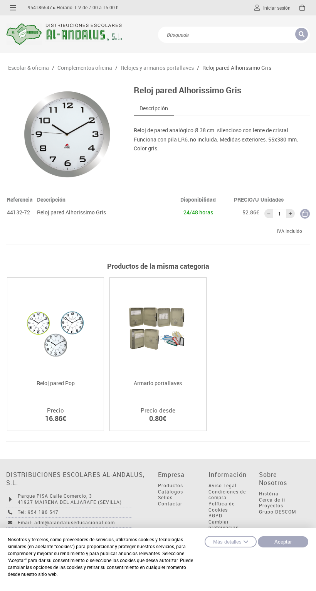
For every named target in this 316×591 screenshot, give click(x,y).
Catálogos (170, 492)
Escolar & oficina (28, 67)
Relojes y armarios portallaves (157, 67)
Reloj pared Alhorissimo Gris (236, 67)
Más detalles (227, 542)
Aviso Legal (222, 485)
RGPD (215, 516)
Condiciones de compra (227, 495)
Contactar (170, 504)
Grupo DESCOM (277, 512)
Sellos (165, 497)
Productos (170, 485)
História (269, 494)
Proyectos (271, 505)
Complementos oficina (84, 67)
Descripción (154, 108)
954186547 (40, 7)
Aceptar (283, 542)
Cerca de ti (272, 500)
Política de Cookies (221, 507)
